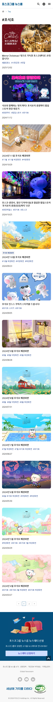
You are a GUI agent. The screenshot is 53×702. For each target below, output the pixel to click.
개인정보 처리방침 (34, 667)
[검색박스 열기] (38, 4)
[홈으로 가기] (3, 11)
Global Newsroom (27, 671)
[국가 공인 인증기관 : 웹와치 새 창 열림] (40, 689)
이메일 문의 (46, 667)
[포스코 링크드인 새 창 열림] (33, 679)
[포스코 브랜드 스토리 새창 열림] (19, 688)
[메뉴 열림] (49, 4)
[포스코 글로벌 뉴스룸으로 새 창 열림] (44, 4)
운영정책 (23, 667)
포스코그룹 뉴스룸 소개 (11, 667)
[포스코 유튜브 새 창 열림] (26, 679)
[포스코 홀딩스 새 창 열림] (20, 679)
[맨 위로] (48, 658)
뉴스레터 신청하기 (26, 653)
